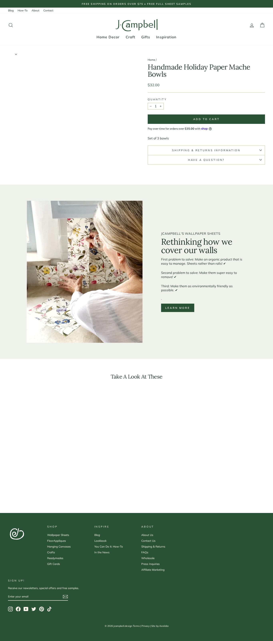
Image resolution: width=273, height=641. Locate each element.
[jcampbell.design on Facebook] (18, 609)
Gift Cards (53, 563)
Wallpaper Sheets (58, 535)
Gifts (145, 37)
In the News (102, 552)
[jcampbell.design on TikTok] (49, 609)
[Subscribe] (65, 596)
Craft (130, 37)
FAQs (144, 552)
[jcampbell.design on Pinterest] (41, 609)
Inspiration (166, 37)
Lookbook (100, 540)
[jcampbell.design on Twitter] (33, 609)
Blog (11, 10)
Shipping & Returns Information (206, 150)
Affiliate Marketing (152, 569)
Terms (136, 625)
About (35, 10)
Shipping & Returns (153, 546)
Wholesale (147, 558)
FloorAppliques (56, 540)
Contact (48, 10)
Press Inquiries (150, 563)
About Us (147, 535)
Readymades (55, 558)
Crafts (51, 552)
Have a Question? (206, 159)
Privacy (145, 625)
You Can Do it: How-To (108, 546)
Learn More (177, 307)
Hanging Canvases (59, 546)
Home (151, 59)
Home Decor (108, 37)
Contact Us (148, 540)
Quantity (157, 99)
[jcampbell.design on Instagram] (10, 609)
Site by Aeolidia (159, 625)
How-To (23, 10)
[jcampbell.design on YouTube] (26, 609)
